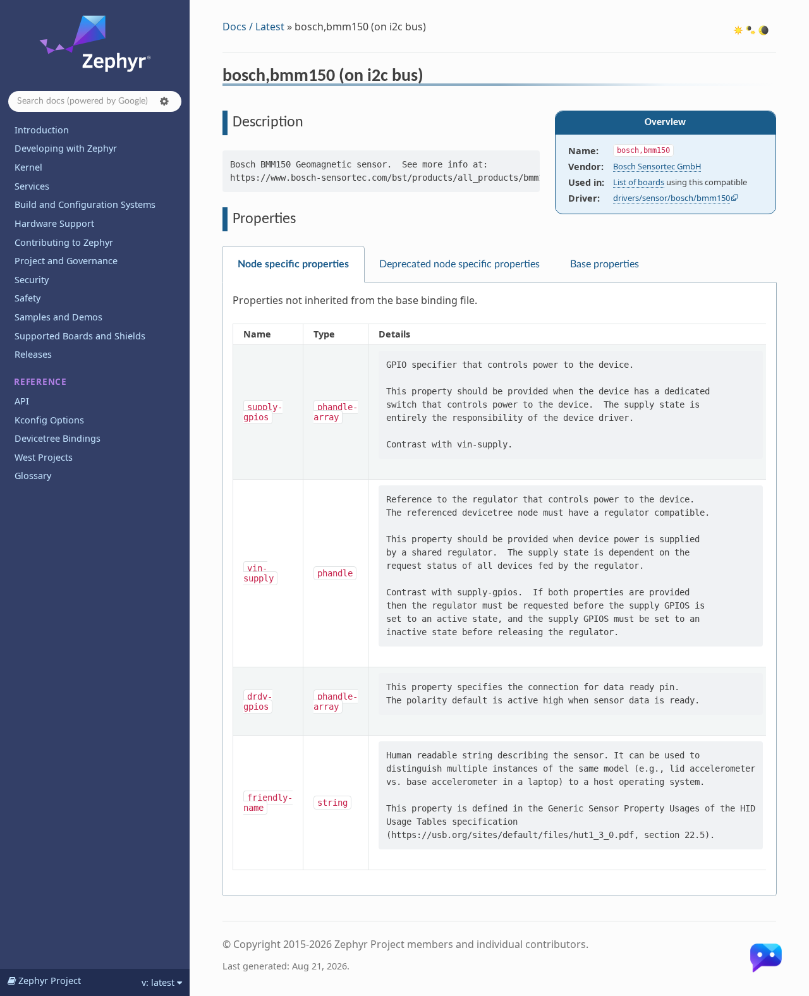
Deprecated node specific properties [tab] (459, 264)
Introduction (42, 130)
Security (32, 280)
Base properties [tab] (604, 264)
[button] (164, 101)
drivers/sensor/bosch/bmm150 (671, 197)
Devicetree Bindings (57, 438)
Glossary (33, 476)
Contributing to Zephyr (64, 242)
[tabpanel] (499, 589)
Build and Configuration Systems (85, 204)
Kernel (28, 167)
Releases (33, 354)
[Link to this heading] (432, 77)
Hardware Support (54, 223)
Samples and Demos (58, 317)
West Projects (44, 457)
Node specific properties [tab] (293, 264)
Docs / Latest (253, 26)
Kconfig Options (49, 420)
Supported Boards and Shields (80, 336)
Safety (27, 298)
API (22, 401)
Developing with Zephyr (66, 148)
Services (32, 186)
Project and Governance (66, 261)
